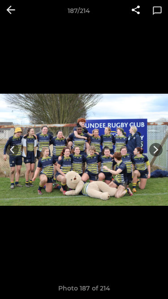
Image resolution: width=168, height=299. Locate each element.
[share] (135, 10)
